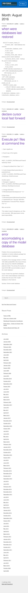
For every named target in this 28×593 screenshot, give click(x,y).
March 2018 (7, 399)
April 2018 (6, 397)
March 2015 (7, 465)
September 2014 (8, 478)
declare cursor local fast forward (13, 116)
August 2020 (7, 368)
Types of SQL (7, 316)
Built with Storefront (7, 584)
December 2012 (8, 513)
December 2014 (8, 471)
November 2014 (8, 473)
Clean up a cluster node (10, 318)
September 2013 (8, 494)
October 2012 (7, 515)
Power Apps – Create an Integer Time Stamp (13, 324)
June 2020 (6, 370)
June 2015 (6, 463)
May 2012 (6, 529)
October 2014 (7, 476)
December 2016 (8, 421)
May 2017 (6, 410)
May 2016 (6, 436)
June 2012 (6, 526)
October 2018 (7, 381)
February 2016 (7, 444)
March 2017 (7, 415)
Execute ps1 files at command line (13, 141)
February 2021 (7, 363)
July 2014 (6, 481)
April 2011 (6, 557)
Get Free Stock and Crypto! (9, 304)
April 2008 (6, 571)
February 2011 (7, 560)
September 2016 (8, 426)
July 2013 (6, 497)
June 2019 (6, 376)
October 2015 (7, 452)
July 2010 (6, 563)
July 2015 (6, 460)
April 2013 (6, 505)
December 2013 (8, 489)
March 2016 (7, 442)
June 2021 (6, 355)
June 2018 (6, 392)
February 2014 (7, 486)
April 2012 (6, 531)
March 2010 (7, 565)
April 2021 (6, 360)
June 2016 (6, 434)
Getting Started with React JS (11, 328)
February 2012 (7, 536)
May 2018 (6, 394)
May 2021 (6, 357)
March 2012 (7, 534)
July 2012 (6, 523)
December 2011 (8, 542)
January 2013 (7, 510)
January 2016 (7, 447)
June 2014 (6, 484)
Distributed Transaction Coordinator (13, 321)
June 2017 (6, 407)
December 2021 (8, 349)
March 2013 (7, 507)
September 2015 (8, 455)
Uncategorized (11, 102)
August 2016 (7, 428)
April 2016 (6, 439)
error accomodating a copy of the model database (14, 240)
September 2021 (8, 352)
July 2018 (6, 389)
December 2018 (8, 378)
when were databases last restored (12, 32)
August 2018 (7, 386)
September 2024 (8, 344)
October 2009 (7, 568)
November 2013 (8, 492)
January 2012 (7, 539)
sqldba (16, 23)
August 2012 (7, 521)
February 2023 (7, 347)
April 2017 (6, 413)
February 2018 (7, 402)
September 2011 (8, 550)
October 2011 (7, 547)
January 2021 (7, 365)
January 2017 (7, 418)
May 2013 (6, 502)
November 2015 (8, 449)
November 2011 (8, 544)
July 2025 (6, 339)
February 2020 (7, 373)
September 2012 (8, 518)
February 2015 (7, 468)
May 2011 (6, 555)
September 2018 (8, 384)
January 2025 (7, 341)
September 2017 (8, 405)
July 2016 (6, 431)
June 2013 (6, 500)
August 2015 (7, 457)
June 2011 (6, 552)
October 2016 (7, 423)
